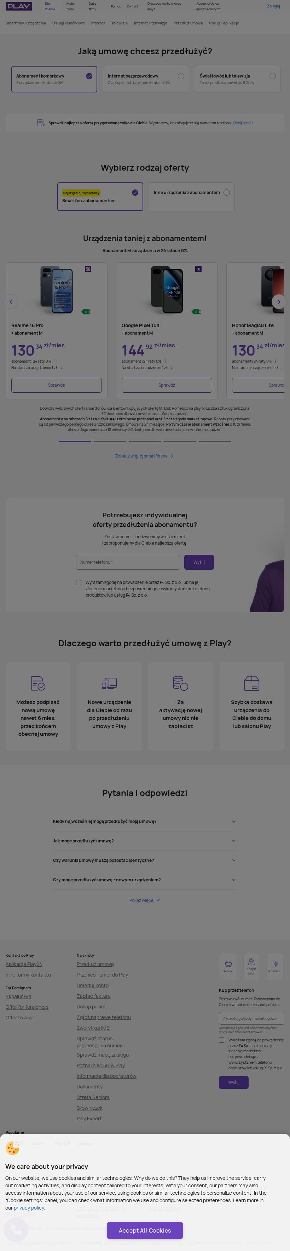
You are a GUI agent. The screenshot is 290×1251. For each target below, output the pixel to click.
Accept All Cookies (145, 1230)
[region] (145, 1192)
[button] (12, 1148)
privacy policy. (29, 1207)
